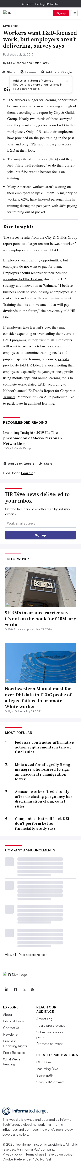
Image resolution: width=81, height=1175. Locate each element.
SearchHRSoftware (50, 1082)
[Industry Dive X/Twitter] (24, 989)
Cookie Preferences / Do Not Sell (27, 1159)
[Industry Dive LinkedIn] (6, 989)
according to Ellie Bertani (22, 278)
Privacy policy (12, 1154)
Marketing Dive (47, 1069)
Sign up (61, 13)
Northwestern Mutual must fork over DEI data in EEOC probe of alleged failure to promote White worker (39, 697)
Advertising (44, 1019)
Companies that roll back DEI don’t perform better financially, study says (42, 823)
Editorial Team (13, 1021)
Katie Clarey (41, 62)
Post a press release (32, 955)
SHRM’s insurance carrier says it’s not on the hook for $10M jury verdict (40, 618)
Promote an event (49, 1044)
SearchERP (44, 1075)
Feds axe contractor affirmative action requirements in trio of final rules (44, 747)
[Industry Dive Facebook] (15, 989)
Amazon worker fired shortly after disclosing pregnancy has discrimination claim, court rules (43, 799)
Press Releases (14, 1052)
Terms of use (34, 1154)
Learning (28, 473)
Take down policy (59, 1154)
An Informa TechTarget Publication (40, 4)
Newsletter (11, 1034)
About (7, 1014)
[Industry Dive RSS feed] (32, 989)
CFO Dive (43, 1062)
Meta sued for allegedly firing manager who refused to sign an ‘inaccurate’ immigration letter (42, 772)
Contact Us (11, 1028)
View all (10, 955)
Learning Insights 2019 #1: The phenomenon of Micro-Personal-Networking (32, 438)
